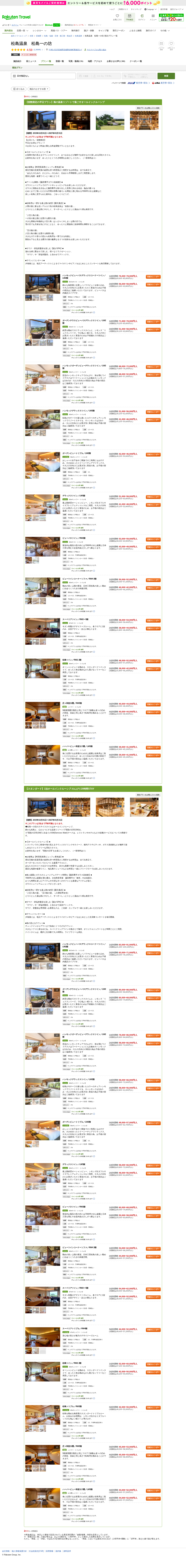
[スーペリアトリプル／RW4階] (42, 1337)
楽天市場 (163, 9)
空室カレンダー (153, 277)
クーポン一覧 (136, 61)
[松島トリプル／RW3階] (42, 1415)
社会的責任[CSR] (36, 1551)
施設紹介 (17, 61)
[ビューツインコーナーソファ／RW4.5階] (42, 587)
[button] (58, 283)
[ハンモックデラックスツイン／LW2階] (42, 419)
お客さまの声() (116, 61)
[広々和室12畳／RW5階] (42, 712)
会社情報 (6, 1551)
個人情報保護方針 (19, 1551)
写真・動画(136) (76, 61)
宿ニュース (31, 61)
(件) (37, 50)
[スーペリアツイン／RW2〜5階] (42, 628)
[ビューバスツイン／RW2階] (42, 546)
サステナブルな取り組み (96, 50)
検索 (166, 76)
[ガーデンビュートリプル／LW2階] (42, 462)
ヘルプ (112, 9)
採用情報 (49, 1551)
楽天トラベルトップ (19, 36)
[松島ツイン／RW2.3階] (42, 668)
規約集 (58, 1551)
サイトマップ (136, 9)
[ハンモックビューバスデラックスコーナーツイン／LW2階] (42, 284)
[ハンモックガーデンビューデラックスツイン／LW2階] (42, 374)
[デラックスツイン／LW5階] (42, 504)
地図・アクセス (95, 61)
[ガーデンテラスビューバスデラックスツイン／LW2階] (42, 329)
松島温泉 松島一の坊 (31, 43)
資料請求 (67, 1551)
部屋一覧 (60, 61)
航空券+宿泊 (141, 83)
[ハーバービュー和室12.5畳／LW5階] (42, 755)
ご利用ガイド (123, 9)
